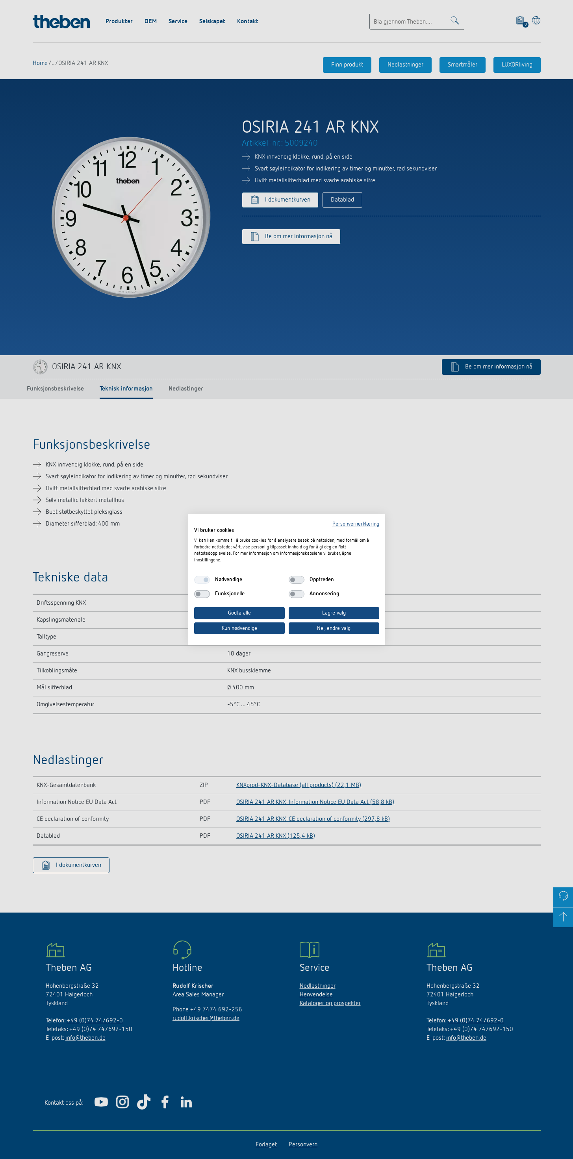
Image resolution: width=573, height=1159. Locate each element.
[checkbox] (202, 580)
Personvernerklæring (355, 524)
